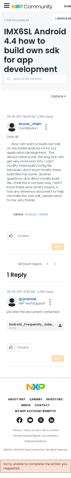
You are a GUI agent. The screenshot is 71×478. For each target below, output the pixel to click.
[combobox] (35, 78)
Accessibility (49, 436)
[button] (46, 127)
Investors (54, 399)
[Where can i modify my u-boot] (47, 264)
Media (26, 405)
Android (30, 214)
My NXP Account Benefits (35, 411)
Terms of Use (31, 430)
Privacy (17, 430)
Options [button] (57, 96)
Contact (42, 405)
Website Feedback (36, 441)
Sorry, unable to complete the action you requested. (35, 466)
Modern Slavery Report (26, 436)
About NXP (16, 399)
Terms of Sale (49, 430)
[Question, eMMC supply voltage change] (54, 264)
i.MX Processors (17, 20)
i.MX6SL (43, 214)
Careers (35, 399)
